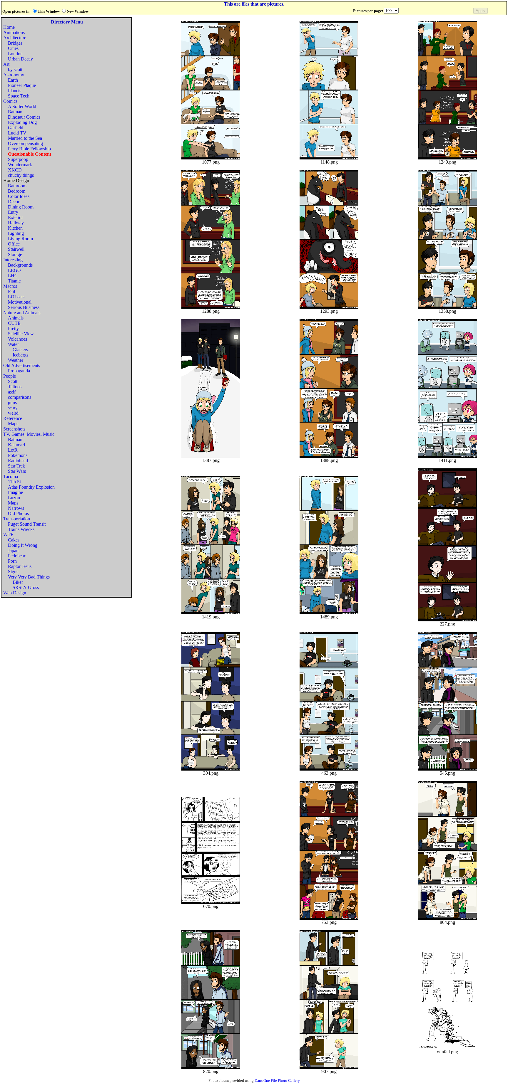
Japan (13, 550)
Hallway (16, 222)
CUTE (14, 323)
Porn (12, 561)
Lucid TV (17, 132)
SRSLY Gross (26, 587)
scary (13, 407)
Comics (10, 101)
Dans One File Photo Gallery (277, 1080)
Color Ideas (18, 196)
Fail (11, 291)
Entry (13, 212)
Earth (13, 80)
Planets (14, 90)
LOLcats (16, 296)
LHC (13, 275)
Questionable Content (29, 154)
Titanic (14, 280)
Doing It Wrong (22, 545)
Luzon (14, 497)
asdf (12, 391)
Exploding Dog (22, 122)
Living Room (20, 238)
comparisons (19, 397)
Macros (10, 286)
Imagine (15, 492)
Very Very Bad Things (29, 576)
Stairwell (16, 249)
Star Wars (17, 471)
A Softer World (22, 106)
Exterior (15, 217)
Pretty (13, 328)
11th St (14, 481)
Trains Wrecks (21, 529)
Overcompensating (25, 143)
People (9, 376)
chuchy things (21, 175)
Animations (14, 32)
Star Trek (16, 465)
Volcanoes (17, 339)
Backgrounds (20, 265)
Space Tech (18, 95)
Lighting (16, 233)
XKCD (15, 169)
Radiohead (18, 460)
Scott (12, 381)
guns (12, 402)
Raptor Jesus (19, 566)
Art (6, 64)
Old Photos (18, 513)
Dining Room (21, 206)
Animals (16, 317)
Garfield (15, 127)
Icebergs (20, 354)
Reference (12, 418)
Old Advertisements (21, 365)
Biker (18, 582)
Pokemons (17, 455)
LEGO (14, 270)
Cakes (13, 539)
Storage (15, 254)
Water (13, 344)
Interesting (13, 259)
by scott (15, 69)
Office (14, 243)
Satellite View (21, 333)
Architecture (14, 37)
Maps (13, 423)
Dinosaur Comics (24, 117)
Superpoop (18, 159)
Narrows (16, 508)
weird (13, 413)
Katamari (16, 444)
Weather (15, 360)
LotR (13, 450)
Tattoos (14, 386)
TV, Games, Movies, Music (28, 434)
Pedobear (16, 555)
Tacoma (10, 476)
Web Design (14, 592)
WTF (8, 534)
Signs (13, 571)
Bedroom (16, 191)
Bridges (15, 43)
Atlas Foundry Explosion (31, 487)
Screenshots (14, 428)
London (15, 53)
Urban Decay (20, 58)
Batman (15, 111)
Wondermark (20, 164)
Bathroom (17, 185)
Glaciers (20, 349)
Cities (13, 48)
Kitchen (15, 228)
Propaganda (19, 370)
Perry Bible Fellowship (29, 148)
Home (9, 27)
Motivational (19, 302)
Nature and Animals (21, 312)
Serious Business (23, 307)
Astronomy (13, 74)
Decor (13, 201)
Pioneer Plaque (22, 85)
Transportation (16, 518)
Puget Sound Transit (27, 524)
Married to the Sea (25, 138)
